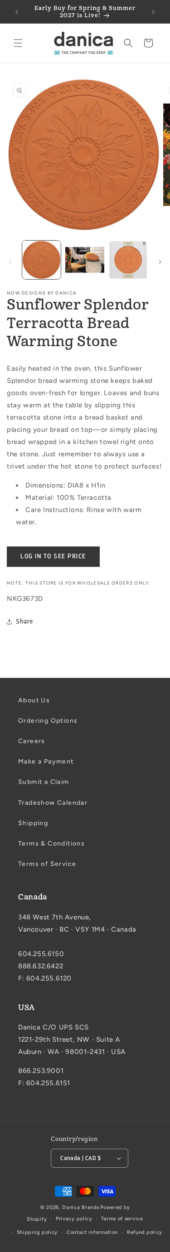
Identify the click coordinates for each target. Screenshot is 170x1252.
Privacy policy (74, 1219)
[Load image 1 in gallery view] (41, 260)
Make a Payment (46, 761)
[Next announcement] (153, 12)
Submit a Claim (43, 782)
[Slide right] (160, 262)
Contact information (92, 1232)
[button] (18, 43)
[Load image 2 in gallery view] (84, 260)
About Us (34, 700)
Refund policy (144, 1232)
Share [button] (24, 621)
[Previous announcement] (17, 12)
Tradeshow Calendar (52, 803)
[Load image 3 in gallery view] (128, 260)
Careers (31, 741)
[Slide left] (10, 262)
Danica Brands (80, 1207)
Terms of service (122, 1219)
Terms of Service (47, 864)
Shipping (33, 823)
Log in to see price (53, 556)
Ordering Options (48, 721)
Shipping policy (37, 1232)
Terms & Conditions (51, 843)
